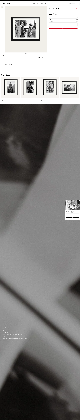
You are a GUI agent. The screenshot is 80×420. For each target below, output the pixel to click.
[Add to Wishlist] (77, 8)
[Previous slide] (1, 89)
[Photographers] (41, 3)
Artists (37, 3)
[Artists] (37, 3)
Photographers (41, 3)
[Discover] (45, 3)
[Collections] (34, 3)
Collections (34, 3)
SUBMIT (72, 217)
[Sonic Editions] (5, 3)
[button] (51, 6)
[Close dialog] (79, 200)
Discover (45, 3)
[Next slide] (78, 89)
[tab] (6, 75)
